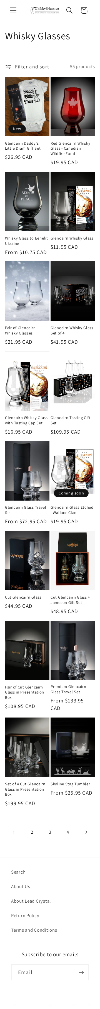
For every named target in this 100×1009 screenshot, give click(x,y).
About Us (20, 886)
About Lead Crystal (31, 901)
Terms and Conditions (34, 930)
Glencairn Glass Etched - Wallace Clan (72, 510)
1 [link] (14, 832)
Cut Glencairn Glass (23, 597)
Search (18, 872)
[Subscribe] (81, 972)
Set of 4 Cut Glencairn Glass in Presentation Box (25, 789)
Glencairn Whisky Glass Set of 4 (72, 330)
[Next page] (86, 832)
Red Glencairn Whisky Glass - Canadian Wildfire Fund (70, 148)
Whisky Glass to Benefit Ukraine (26, 241)
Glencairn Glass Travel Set (25, 510)
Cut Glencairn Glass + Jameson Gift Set (70, 600)
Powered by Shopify (75, 1005)
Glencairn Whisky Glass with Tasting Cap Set (26, 420)
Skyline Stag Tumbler (70, 783)
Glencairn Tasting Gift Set (71, 420)
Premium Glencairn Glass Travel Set (68, 689)
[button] (13, 10)
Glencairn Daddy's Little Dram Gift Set (23, 146)
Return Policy (25, 915)
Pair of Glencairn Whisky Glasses (20, 330)
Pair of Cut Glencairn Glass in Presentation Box (24, 692)
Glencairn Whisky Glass (72, 238)
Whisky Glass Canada (40, 1005)
